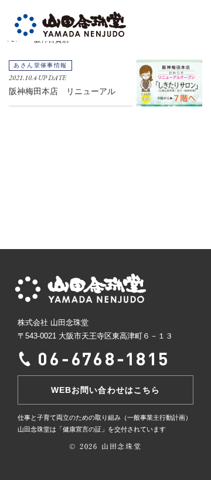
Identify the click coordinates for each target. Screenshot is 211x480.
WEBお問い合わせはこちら (105, 390)
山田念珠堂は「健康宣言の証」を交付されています (92, 429)
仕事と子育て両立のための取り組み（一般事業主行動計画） (105, 417)
